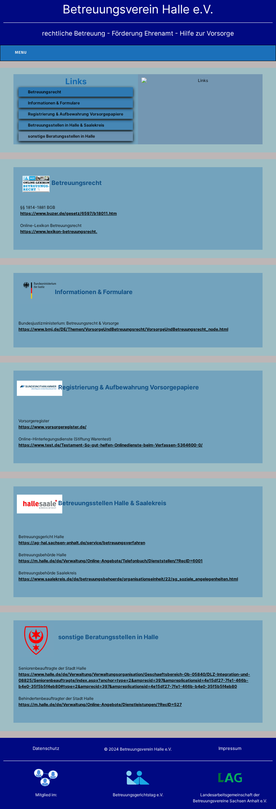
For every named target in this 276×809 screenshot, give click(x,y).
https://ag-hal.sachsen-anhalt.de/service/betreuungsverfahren (82, 542)
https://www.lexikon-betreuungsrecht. (58, 231)
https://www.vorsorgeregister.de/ (53, 426)
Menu (21, 53)
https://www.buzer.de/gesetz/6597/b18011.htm (68, 213)
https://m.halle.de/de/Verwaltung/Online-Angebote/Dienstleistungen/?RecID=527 (100, 704)
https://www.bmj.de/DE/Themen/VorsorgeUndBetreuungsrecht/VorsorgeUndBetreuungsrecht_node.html (123, 329)
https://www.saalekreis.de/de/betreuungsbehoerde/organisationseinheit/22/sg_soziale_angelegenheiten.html (128, 578)
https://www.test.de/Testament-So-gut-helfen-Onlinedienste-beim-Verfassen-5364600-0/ (111, 444)
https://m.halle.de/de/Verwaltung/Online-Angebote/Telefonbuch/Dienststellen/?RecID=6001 (111, 560)
